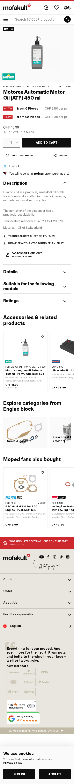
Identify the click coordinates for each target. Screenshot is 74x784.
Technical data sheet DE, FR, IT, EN (31, 236)
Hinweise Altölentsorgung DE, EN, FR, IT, (36, 243)
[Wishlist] (57, 7)
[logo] (17, 6)
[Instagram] (55, 557)
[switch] (31, 706)
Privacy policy (12, 763)
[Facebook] (48, 557)
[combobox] (11, 142)
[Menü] (34, 702)
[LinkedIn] (68, 557)
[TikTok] (61, 557)
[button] (37, 183)
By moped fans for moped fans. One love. (34, 730)
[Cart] (67, 7)
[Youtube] (41, 557)
